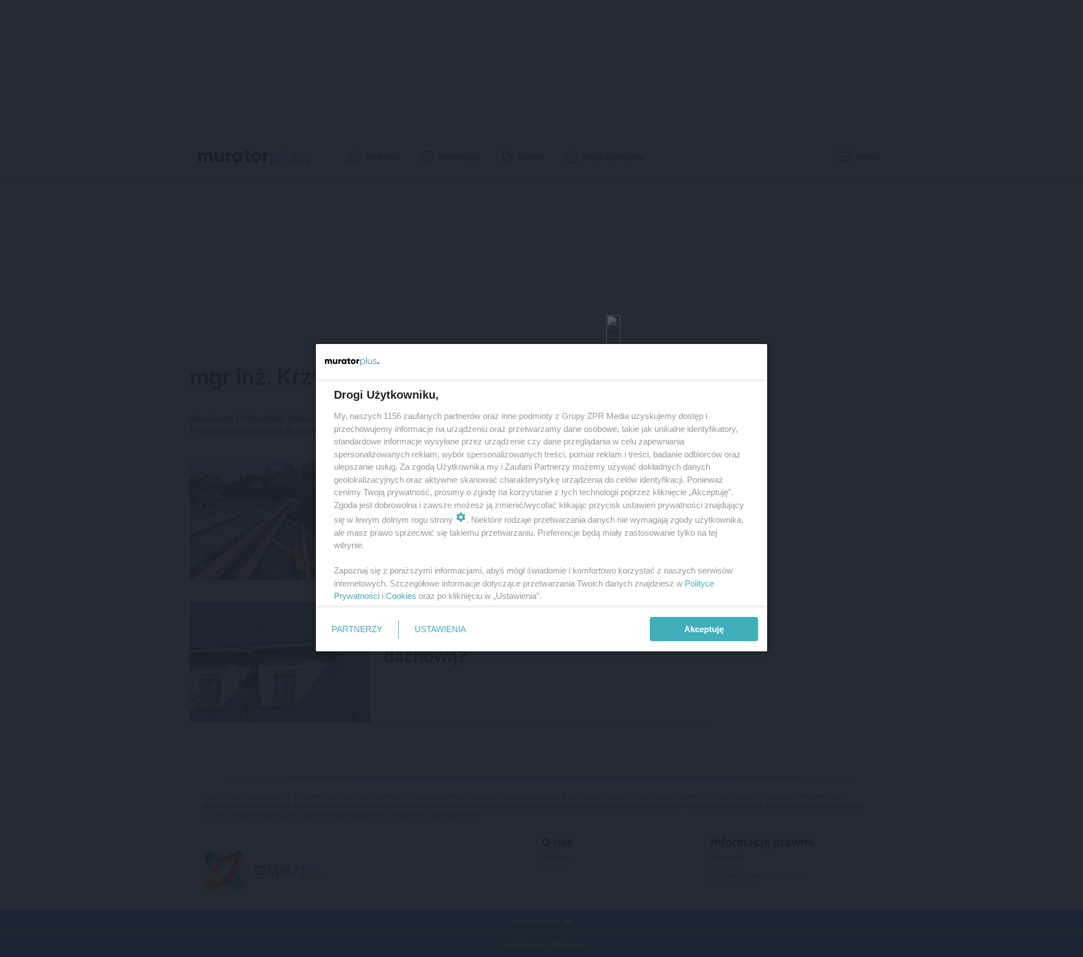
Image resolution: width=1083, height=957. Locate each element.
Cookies (401, 596)
